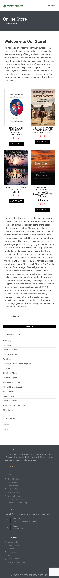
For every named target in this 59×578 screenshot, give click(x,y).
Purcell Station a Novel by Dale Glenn (16, 189)
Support (11, 549)
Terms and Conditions (16, 562)
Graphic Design (14, 496)
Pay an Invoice (13, 545)
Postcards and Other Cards (14, 405)
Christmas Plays (10, 373)
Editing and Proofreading (17, 503)
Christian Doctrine (10, 350)
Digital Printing (13, 482)
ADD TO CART (16, 143)
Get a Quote (12, 552)
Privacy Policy (13, 559)
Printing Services (33, 248)
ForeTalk (6, 368)
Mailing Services (14, 492)
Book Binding (13, 486)
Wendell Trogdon (10, 378)
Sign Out (6, 430)
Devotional (7, 359)
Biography (7, 340)
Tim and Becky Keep (11, 382)
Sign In (6, 425)
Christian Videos (10, 401)
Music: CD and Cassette (13, 387)
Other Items (8, 410)
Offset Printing (13, 479)
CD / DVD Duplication (16, 499)
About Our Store (15, 261)
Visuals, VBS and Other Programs (17, 364)
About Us (11, 467)
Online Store (12, 23)
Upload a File (13, 542)
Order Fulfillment (14, 489)
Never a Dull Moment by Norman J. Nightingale (16, 131)
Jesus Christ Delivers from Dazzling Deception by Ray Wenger (42, 192)
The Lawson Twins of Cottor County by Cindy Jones (42, 130)
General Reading (10, 396)
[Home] (4, 23)
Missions (7, 345)
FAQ (9, 556)
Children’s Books (10, 354)
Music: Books (9, 392)
